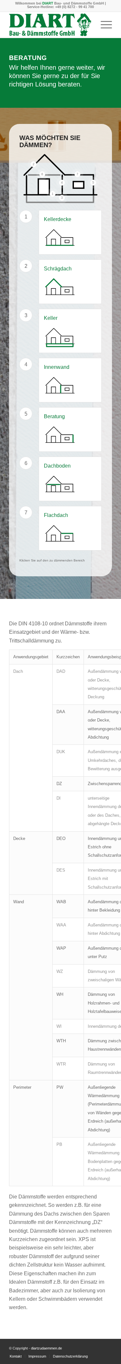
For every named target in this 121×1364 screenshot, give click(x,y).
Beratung (54, 416)
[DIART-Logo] (50, 25)
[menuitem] (103, 25)
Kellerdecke (57, 219)
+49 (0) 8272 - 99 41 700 (74, 7)
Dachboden (57, 466)
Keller (50, 318)
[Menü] (103, 25)
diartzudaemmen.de (46, 1348)
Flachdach (56, 515)
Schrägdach (58, 268)
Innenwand (56, 367)
